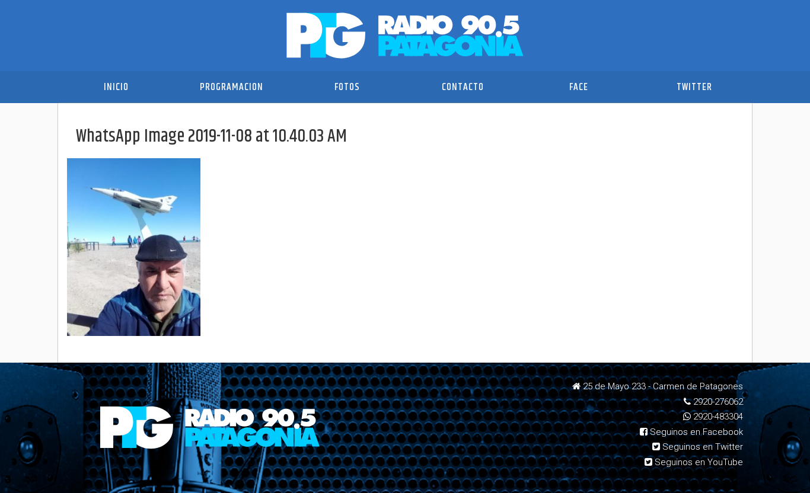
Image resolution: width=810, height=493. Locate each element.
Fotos (347, 87)
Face (578, 87)
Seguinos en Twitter (701, 446)
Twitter (694, 87)
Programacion (231, 87)
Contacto (463, 87)
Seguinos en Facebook (695, 432)
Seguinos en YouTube (697, 462)
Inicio (116, 87)
